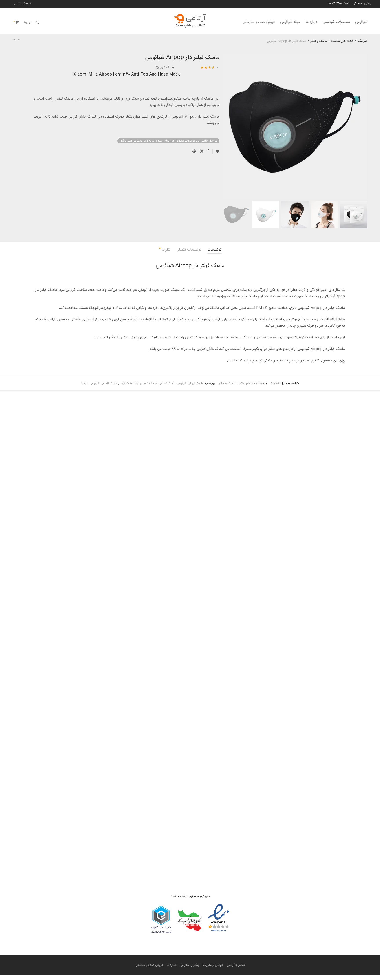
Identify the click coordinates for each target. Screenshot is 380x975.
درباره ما (311, 22)
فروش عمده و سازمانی (259, 22)
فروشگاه (362, 41)
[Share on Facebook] (208, 151)
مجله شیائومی (290, 22)
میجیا (84, 383)
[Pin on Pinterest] (194, 151)
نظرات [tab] (164, 249)
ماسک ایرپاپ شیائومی (190, 383)
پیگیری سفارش (362, 3)
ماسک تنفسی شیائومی (103, 383)
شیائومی (361, 22)
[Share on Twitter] (202, 151)
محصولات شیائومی (336, 22)
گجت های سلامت (342, 41)
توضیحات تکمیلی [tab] (188, 250)
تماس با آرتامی (236, 965)
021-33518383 (339, 3)
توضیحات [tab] (214, 250)
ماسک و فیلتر (319, 41)
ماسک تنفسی (166, 383)
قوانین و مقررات (213, 965)
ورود (27, 22)
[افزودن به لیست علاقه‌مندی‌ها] (215, 151)
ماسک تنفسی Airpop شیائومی (138, 383)
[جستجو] (37, 22)
